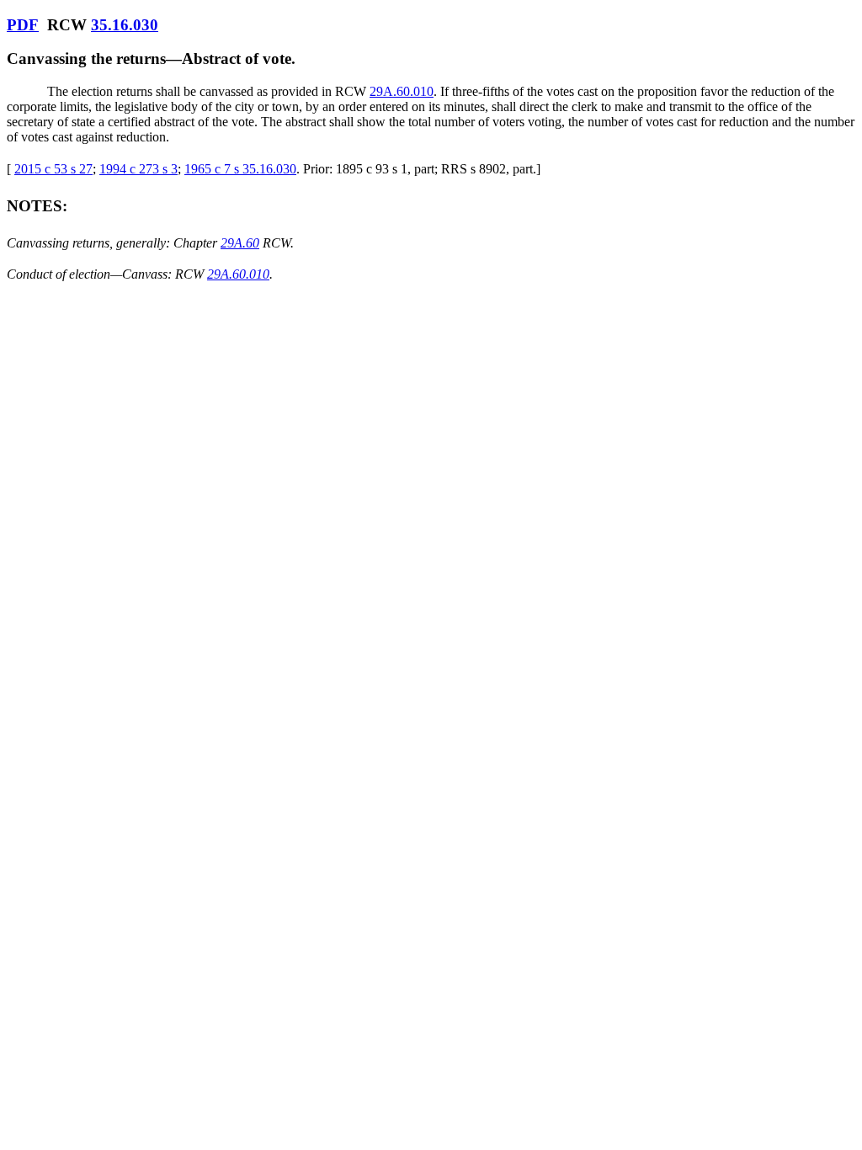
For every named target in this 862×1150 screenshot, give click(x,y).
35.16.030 (124, 25)
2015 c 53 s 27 (53, 169)
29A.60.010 (402, 91)
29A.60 (240, 243)
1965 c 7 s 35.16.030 (240, 169)
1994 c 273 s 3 (138, 169)
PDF (23, 25)
